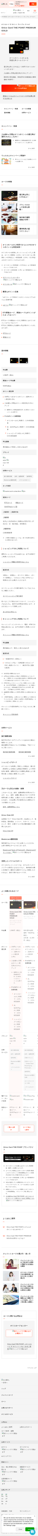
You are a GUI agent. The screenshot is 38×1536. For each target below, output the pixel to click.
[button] (32, 148)
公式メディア (5, 1490)
